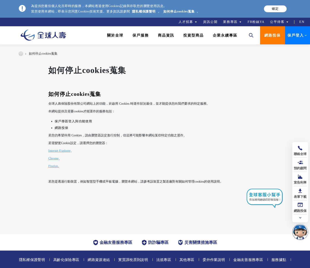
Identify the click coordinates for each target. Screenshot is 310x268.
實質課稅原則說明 (133, 260)
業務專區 (230, 22)
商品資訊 (166, 35)
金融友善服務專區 (248, 260)
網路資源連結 (99, 260)
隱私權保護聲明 (144, 11)
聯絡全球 (300, 154)
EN (302, 22)
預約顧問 (300, 168)
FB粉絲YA (256, 22)
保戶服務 (141, 35)
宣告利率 (300, 182)
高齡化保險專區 (66, 260)
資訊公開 (210, 22)
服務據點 (278, 260)
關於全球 (115, 35)
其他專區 (187, 260)
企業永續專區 (225, 35)
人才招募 (186, 22)
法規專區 (163, 260)
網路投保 (272, 35)
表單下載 (300, 196)
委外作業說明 (214, 260)
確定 (275, 8)
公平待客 (277, 22)
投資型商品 (193, 35)
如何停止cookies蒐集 (178, 11)
